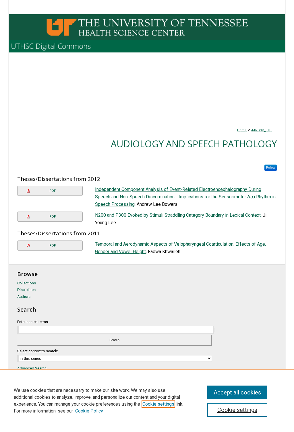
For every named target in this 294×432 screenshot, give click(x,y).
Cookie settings (158, 404)
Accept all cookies (237, 392)
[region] (147, 400)
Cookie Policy (89, 411)
